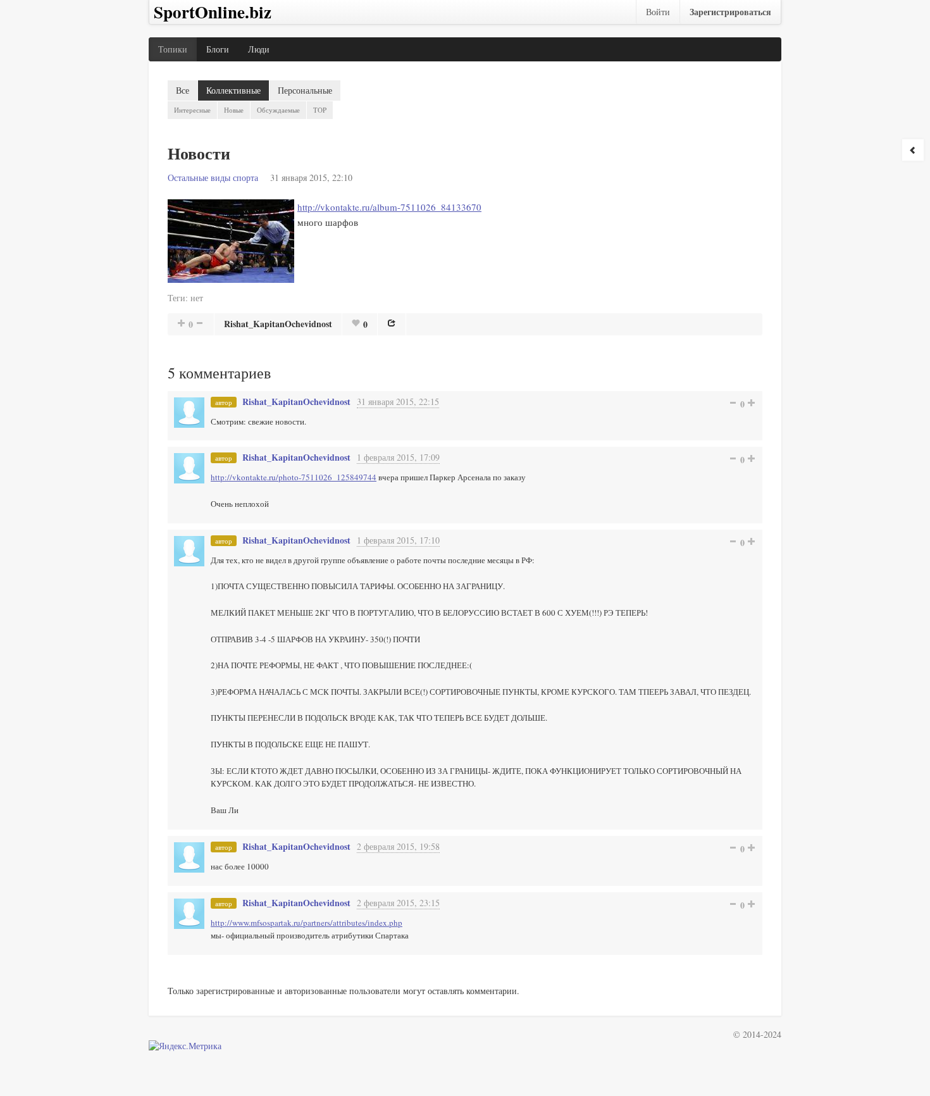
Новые (234, 110)
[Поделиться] (391, 322)
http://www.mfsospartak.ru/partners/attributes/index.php (306, 922)
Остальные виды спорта (213, 177)
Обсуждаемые (278, 110)
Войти (658, 12)
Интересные (192, 110)
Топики (172, 49)
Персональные (305, 90)
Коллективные (233, 90)
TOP (319, 110)
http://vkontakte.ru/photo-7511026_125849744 (293, 477)
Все (182, 90)
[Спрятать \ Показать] (913, 150)
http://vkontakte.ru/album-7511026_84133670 (389, 207)
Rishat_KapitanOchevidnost (278, 323)
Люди (259, 49)
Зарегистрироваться (730, 11)
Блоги (217, 49)
